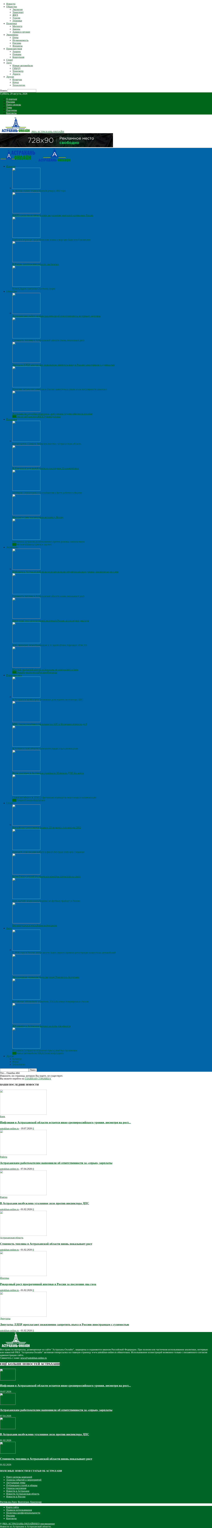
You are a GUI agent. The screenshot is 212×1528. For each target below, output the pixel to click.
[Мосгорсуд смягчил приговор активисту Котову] (26, 514)
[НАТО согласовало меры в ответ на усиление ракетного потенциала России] (26, 212)
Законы (16, 29)
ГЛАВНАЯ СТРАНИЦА (38, 1078)
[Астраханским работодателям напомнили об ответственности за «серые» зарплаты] (26, 313)
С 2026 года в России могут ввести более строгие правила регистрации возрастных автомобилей (64, 952)
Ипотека (4, 1278)
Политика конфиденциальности (23, 1512)
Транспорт (18, 12)
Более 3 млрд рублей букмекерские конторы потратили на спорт (46, 876)
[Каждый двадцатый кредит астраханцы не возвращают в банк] (26, 666)
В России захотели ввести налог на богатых (35, 264)
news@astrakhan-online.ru (33, 1358)
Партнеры (11, 110)
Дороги (16, 74)
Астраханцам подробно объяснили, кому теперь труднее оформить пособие (52, 413)
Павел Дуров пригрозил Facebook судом (33, 288)
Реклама (16, 43)
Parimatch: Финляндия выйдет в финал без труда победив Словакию (48, 852)
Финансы (17, 46)
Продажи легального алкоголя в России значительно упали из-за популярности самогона (59, 389)
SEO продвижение (45, 1523)
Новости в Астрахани (17, 1491)
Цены (15, 37)
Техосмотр (17, 71)
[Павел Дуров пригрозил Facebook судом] (26, 285)
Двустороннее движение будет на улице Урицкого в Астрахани (45, 977)
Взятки (3, 1197)
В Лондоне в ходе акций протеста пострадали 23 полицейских (45, 468)
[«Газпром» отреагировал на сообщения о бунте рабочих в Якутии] (26, 490)
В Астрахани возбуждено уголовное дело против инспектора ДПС (47, 699)
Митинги (17, 26)
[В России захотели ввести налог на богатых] (26, 261)
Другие (10, 76)
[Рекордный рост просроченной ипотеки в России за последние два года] (26, 617)
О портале (11, 99)
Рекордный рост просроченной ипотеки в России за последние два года (50, 620)
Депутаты (5, 1318)
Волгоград (23, 1502)
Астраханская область (11, 1237)
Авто (9, 62)
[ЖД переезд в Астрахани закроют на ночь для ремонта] (26, 1023)
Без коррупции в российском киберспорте (34, 925)
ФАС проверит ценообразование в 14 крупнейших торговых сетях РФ (49, 645)
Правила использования (19, 1510)
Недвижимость (20, 40)
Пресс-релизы (13, 104)
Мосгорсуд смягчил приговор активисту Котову (37, 517)
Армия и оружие (21, 32)
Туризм (16, 18)
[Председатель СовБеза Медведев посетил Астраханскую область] (26, 441)
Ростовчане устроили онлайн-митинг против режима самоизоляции (48, 541)
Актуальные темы (15, 1482)
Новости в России (15, 1496)
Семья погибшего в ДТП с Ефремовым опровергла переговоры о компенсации (54, 797)
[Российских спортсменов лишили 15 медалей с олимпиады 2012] (26, 824)
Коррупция (18, 57)
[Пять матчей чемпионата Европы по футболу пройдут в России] (26, 898)
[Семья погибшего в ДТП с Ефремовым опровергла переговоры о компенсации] (26, 794)
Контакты (11, 113)
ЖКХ (15, 15)
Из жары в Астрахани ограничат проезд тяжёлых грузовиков (44, 1050)
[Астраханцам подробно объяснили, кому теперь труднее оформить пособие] (26, 411)
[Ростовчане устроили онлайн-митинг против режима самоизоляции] (26, 538)
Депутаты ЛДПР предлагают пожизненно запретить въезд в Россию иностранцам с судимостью (63, 364)
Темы (9, 107)
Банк (2, 1116)
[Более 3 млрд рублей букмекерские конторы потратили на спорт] (26, 873)
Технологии (18, 85)
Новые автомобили (22, 65)
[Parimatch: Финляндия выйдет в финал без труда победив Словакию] (26, 849)
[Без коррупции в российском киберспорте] (26, 922)
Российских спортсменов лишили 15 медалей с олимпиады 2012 (46, 827)
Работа (3, 1157)
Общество (11, 6)
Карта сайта (12, 1507)
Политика (11, 23)
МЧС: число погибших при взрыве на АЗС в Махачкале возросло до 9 (49, 724)
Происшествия (14, 48)
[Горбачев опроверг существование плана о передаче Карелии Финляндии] (26, 237)
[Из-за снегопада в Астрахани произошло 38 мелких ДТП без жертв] (26, 770)
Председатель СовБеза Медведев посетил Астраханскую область (46, 443)
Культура (17, 79)
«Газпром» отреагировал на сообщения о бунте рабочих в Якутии (47, 492)
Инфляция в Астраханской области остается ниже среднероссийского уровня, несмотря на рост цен (65, 571)
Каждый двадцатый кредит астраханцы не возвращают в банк (45, 669)
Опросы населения (16, 1488)
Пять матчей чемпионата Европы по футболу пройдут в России (46, 901)
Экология (17, 9)
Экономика (12, 34)
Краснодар (36, 1502)
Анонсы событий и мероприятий (23, 1479)
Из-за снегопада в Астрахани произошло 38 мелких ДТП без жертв (48, 773)
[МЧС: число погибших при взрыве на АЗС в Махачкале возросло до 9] (26, 721)
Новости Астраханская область (22, 1493)
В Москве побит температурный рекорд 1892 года (39, 190)
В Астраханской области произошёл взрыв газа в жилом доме (45, 748)
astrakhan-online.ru (9, 1128)
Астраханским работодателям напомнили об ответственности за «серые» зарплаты (56, 316)
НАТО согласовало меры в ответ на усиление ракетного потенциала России (52, 215)
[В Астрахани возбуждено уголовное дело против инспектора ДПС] (26, 696)
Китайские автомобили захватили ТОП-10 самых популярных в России (50, 1001)
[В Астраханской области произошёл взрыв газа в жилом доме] (26, 745)
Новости (10, 3)
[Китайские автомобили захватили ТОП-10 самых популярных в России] (26, 998)
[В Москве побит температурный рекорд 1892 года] (26, 188)
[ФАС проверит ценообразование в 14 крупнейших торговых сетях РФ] (26, 642)
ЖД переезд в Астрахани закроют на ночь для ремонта (41, 1026)
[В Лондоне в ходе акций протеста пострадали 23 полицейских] (26, 465)
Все (14, 416)
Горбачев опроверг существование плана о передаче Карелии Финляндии (51, 239)
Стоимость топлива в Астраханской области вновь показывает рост (48, 340)
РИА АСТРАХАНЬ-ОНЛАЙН (18, 1523)
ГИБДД (16, 68)
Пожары (16, 54)
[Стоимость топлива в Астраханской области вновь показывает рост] (26, 337)
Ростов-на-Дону (8, 1502)
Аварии (16, 51)
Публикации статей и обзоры (21, 1485)
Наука (15, 82)
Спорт (9, 60)
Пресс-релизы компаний (19, 1477)
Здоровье (17, 20)
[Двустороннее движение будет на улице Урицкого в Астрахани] (26, 974)
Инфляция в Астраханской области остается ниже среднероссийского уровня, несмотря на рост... (65, 1122)
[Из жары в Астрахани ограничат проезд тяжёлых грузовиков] (26, 1047)
